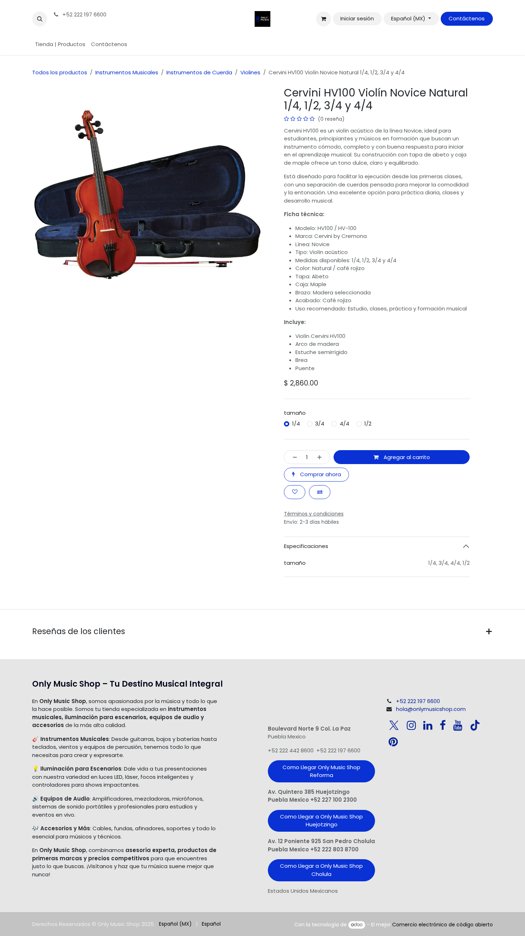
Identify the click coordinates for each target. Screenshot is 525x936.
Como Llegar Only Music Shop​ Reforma (321, 771)
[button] (39, 18)
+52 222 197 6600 (83, 14)
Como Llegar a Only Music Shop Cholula (321, 870)
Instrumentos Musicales (126, 72)
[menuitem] (60, 44)
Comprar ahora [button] (320, 474)
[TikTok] (475, 725)
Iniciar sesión (357, 18)
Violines (250, 72)
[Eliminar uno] (292, 457)
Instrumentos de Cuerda (199, 72)
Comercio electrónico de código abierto (442, 924)
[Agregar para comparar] (319, 492)
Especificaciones (306, 546)
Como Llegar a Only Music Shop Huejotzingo (321, 820)
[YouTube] (457, 725)
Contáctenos (467, 18)
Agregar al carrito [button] (406, 457)
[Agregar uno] (321, 457)
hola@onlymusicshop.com (431, 709)
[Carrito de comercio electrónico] (323, 18)
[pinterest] (393, 742)
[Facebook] (443, 725)
